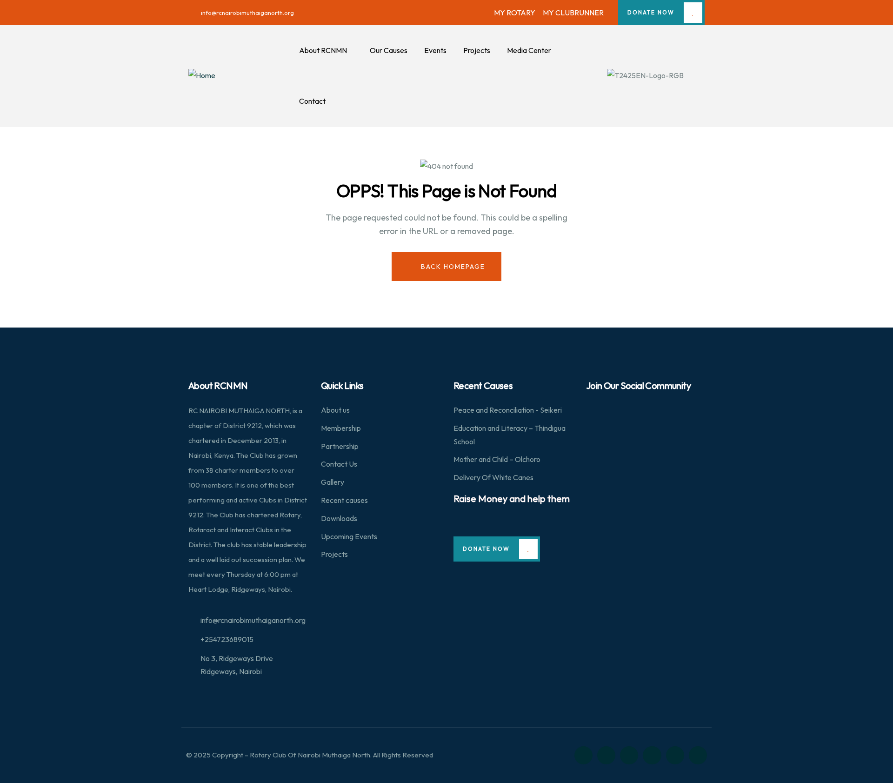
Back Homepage (452, 266)
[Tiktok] (698, 755)
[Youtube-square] (675, 755)
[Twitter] (583, 755)
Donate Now (650, 12)
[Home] (201, 75)
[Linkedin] (652, 755)
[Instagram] (629, 755)
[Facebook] (606, 755)
